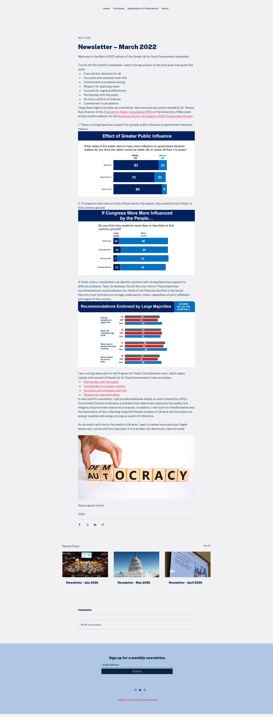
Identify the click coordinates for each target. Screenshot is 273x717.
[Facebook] (135, 689)
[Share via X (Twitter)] (87, 524)
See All (207, 545)
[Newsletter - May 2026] (136, 564)
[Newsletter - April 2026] (188, 564)
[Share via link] (102, 524)
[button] (118, 8)
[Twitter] (144, 689)
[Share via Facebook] (79, 524)
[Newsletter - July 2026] (85, 564)
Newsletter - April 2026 (185, 582)
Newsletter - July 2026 (82, 582)
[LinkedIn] (140, 689)
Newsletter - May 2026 (134, 582)
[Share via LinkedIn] (95, 524)
